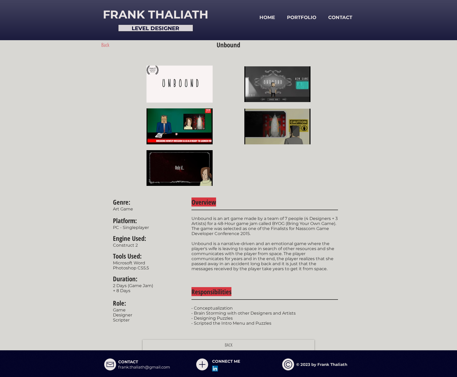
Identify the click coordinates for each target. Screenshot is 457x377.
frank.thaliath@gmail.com (144, 367)
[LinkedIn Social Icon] (215, 368)
